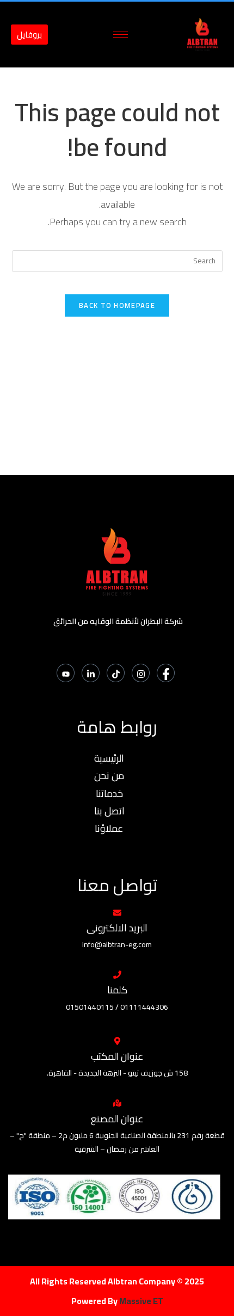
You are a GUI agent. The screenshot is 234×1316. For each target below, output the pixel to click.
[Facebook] (166, 673)
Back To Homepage (117, 305)
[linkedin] (91, 673)
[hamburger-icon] (120, 34)
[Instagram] (141, 673)
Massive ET (141, 1301)
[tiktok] (116, 673)
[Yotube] (66, 673)
